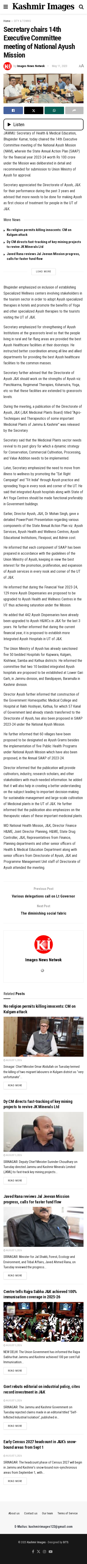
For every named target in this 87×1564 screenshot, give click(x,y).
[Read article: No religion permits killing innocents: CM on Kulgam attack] (43, 1037)
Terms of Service (67, 1513)
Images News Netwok (31, 66)
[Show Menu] (5, 7)
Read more (17, 1085)
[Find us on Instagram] (44, 1552)
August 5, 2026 (14, 1060)
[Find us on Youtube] (50, 1552)
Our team (47, 1513)
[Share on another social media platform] (74, 110)
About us (13, 1513)
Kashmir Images (36, 1542)
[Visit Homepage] (43, 7)
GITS (65, 1542)
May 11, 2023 (59, 66)
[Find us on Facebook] (33, 1552)
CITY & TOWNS (22, 21)
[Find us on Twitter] (38, 1552)
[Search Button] (81, 7)
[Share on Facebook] (13, 110)
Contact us (30, 1513)
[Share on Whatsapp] (54, 110)
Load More (43, 271)
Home (6, 21)
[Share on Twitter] (34, 110)
